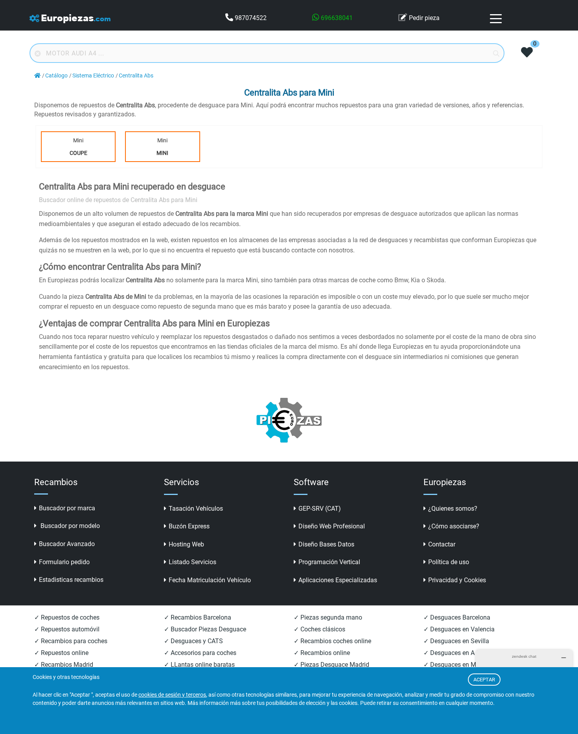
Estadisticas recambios (71, 579)
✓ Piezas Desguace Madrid (331, 664)
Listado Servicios (192, 562)
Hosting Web (186, 544)
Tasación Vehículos (196, 508)
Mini (78, 146)
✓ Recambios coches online (332, 641)
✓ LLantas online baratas (199, 664)
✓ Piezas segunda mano (328, 617)
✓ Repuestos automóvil (66, 629)
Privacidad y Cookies (457, 580)
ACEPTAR (484, 679)
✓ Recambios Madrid (63, 664)
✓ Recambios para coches (70, 641)
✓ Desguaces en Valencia (459, 629)
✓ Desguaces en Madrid (456, 664)
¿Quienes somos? (452, 508)
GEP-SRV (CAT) (319, 508)
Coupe (78, 153)
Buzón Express (189, 526)
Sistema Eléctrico (93, 75)
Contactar (441, 544)
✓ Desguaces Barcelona (456, 617)
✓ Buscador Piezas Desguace (205, 629)
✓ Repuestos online (61, 653)
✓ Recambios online (322, 653)
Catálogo (56, 75)
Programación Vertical (329, 562)
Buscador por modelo (69, 526)
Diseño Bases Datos (326, 544)
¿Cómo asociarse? (453, 526)
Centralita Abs (136, 75)
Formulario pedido (64, 562)
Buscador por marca (67, 508)
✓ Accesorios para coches (200, 653)
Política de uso (448, 562)
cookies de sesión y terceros (172, 695)
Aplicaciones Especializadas (337, 580)
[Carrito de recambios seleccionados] (527, 53)
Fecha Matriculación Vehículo (210, 580)
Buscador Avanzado (67, 544)
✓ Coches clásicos (319, 629)
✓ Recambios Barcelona (197, 617)
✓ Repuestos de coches (66, 617)
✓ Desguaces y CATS (193, 641)
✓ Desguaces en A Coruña (459, 653)
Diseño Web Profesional (331, 526)
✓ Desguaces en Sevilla (456, 641)
